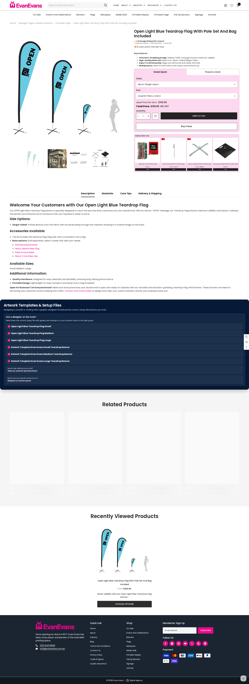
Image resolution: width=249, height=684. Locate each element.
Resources (153, 5)
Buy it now (186, 126)
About (124, 5)
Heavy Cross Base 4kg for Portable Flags (199, 164)
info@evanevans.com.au (52, 648)
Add (148, 169)
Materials (107, 193)
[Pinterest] (178, 643)
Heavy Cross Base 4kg (26, 256)
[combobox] (75, 5)
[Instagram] (172, 643)
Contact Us (170, 5)
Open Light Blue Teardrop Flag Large (31, 340)
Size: (138, 90)
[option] (68, 87)
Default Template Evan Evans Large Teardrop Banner (40, 361)
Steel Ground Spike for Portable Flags (174, 164)
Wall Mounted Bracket (26, 244)
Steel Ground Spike (24, 252)
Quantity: (141, 110)
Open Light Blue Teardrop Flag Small (31, 326)
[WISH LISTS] (231, 5)
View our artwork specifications (22, 371)
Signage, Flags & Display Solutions (36, 23)
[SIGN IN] (225, 5)
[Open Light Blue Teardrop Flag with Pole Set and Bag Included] (124, 550)
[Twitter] (192, 643)
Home (116, 5)
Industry (137, 5)
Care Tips (126, 193)
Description (88, 193)
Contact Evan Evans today (78, 290)
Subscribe (205, 630)
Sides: (139, 78)
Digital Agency (136, 680)
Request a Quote (213, 72)
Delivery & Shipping (150, 193)
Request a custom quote (19, 380)
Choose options (124, 604)
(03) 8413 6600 (47, 645)
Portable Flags (63, 23)
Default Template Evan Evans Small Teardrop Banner (40, 347)
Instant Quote (160, 72)
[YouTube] (185, 643)
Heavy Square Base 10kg (27, 248)
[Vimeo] (198, 643)
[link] (155, 116)
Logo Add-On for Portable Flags (148, 164)
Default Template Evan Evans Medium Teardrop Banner (41, 354)
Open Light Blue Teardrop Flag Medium (32, 333)
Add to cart (198, 116)
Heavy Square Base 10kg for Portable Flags (225, 164)
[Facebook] (165, 643)
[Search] (77, 5)
